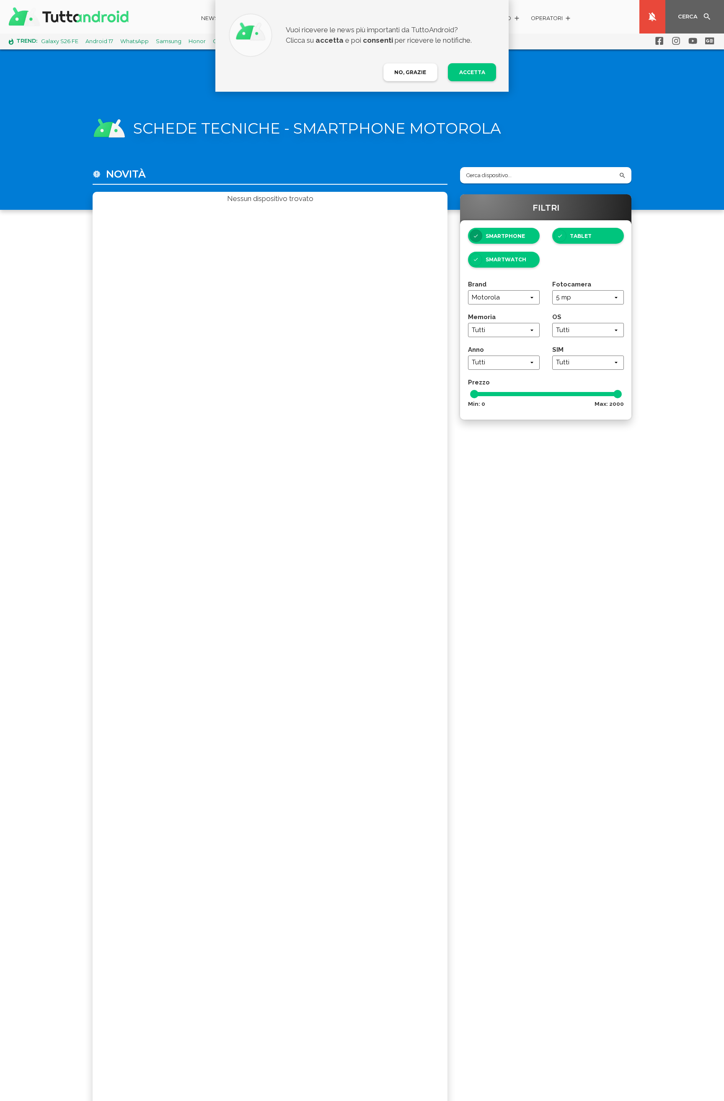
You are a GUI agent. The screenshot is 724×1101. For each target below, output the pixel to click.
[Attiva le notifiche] (652, 17)
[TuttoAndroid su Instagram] (674, 41)
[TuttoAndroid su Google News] (708, 41)
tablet (581, 236)
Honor (197, 41)
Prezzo (479, 382)
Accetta (472, 72)
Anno (476, 349)
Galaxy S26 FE (59, 41)
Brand (477, 284)
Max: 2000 (609, 403)
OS (556, 316)
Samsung (168, 41)
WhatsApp (134, 41)
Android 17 (99, 41)
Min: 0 (476, 403)
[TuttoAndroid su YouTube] (691, 41)
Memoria (482, 316)
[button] (551, 19)
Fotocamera (571, 284)
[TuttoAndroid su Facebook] (657, 41)
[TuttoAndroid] (70, 16)
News (209, 18)
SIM (558, 349)
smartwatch (506, 259)
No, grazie (410, 72)
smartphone (505, 236)
